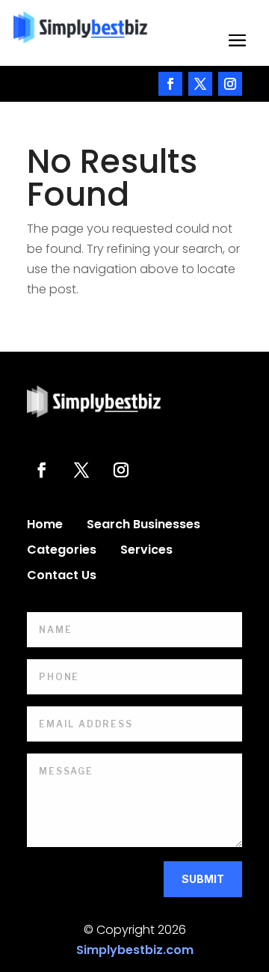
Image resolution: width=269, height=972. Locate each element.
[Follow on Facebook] (170, 84)
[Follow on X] (200, 84)
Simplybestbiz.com (135, 950)
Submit (203, 878)
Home (45, 526)
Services (146, 551)
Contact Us (61, 577)
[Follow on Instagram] (230, 84)
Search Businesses (143, 526)
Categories (61, 551)
